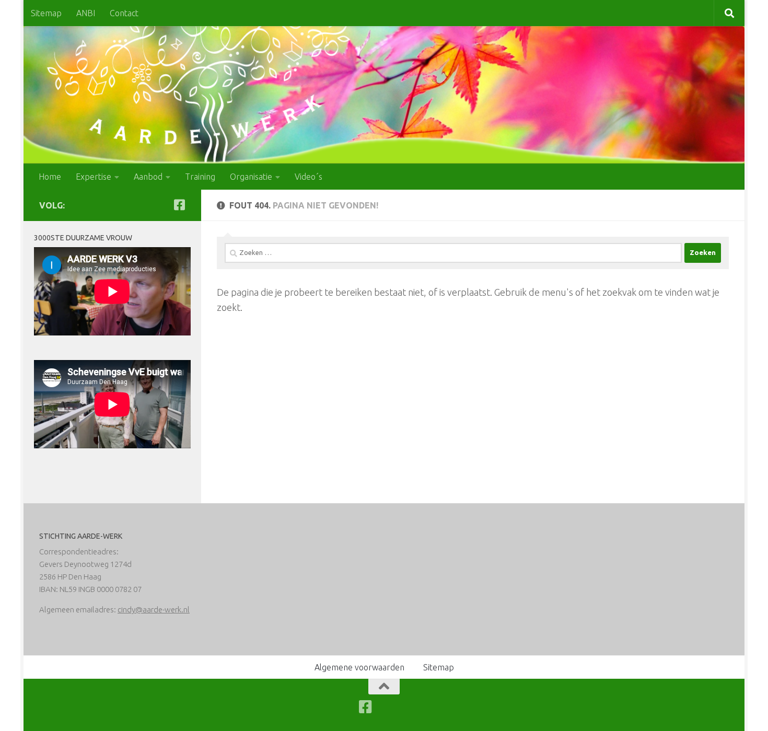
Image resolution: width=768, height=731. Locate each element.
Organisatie (251, 176)
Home (50, 176)
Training (200, 176)
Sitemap (46, 13)
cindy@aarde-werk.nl (154, 609)
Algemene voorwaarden (359, 667)
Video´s (308, 176)
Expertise (93, 176)
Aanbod (148, 176)
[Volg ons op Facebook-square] (179, 205)
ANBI (85, 13)
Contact (124, 13)
